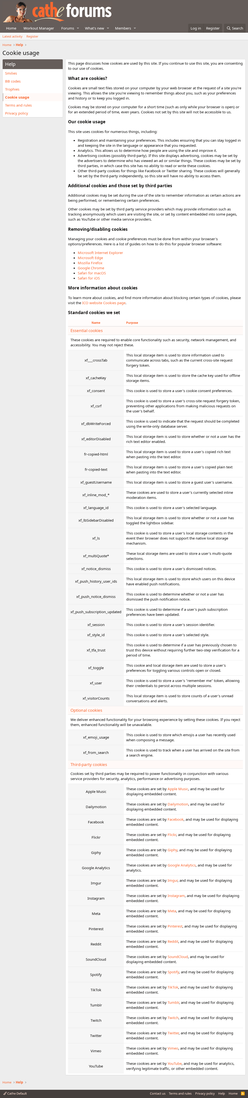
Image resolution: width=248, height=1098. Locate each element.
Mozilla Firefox (90, 262)
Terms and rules (18, 105)
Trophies (12, 89)
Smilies (11, 73)
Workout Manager (38, 28)
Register (32, 36)
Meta (172, 910)
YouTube (175, 1063)
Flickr (172, 834)
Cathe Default (17, 1093)
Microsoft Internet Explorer (100, 252)
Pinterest (175, 926)
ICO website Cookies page (103, 302)
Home (11, 28)
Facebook (176, 819)
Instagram (176, 895)
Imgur (173, 880)
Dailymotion (178, 804)
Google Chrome (91, 267)
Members (123, 28)
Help (221, 1093)
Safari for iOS (89, 278)
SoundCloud (178, 956)
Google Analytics (182, 865)
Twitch (173, 1017)
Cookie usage (17, 97)
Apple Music (178, 788)
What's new (94, 28)
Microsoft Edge (90, 257)
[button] (78, 28)
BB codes (13, 81)
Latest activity (12, 36)
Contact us (157, 1093)
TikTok (173, 987)
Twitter (173, 1032)
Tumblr (173, 1002)
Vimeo (173, 1048)
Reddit (173, 941)
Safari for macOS (92, 273)
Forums (67, 28)
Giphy (172, 849)
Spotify (173, 971)
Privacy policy (16, 113)
